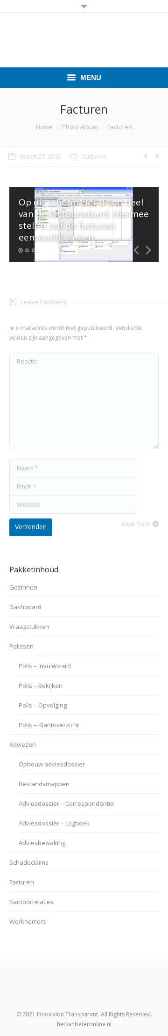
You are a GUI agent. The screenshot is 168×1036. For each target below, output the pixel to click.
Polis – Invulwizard (45, 666)
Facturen (21, 882)
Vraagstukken (29, 626)
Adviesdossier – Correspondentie (66, 803)
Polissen (21, 646)
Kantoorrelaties (31, 901)
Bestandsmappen (44, 784)
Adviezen (22, 744)
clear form (135, 523)
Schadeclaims (29, 862)
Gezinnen (23, 587)
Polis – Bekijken (41, 685)
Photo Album (80, 127)
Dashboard (25, 607)
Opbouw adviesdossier (52, 764)
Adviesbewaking (42, 843)
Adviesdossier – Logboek (54, 823)
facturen (94, 156)
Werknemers (27, 921)
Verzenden (31, 526)
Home (44, 127)
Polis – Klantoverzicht (49, 725)
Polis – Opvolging (43, 705)
